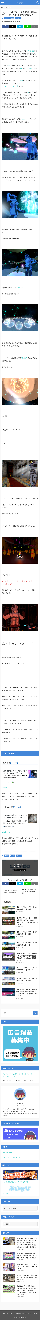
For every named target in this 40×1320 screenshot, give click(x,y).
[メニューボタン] (2, 2)
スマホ (20, 80)
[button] (5, 26)
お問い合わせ (25, 1314)
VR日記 (12, 18)
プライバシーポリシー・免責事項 (12, 1314)
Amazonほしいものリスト (11, 1157)
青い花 (20, 287)
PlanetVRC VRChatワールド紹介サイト (15, 1182)
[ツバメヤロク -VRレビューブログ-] (20, 2)
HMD (31, 68)
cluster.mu (6, 787)
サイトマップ (33, 1314)
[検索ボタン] (37, 2)
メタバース (30, 51)
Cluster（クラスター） (10, 86)
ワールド (17, 18)
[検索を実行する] (35, 1013)
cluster (6, 18)
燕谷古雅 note (7, 1152)
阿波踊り (24, 358)
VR (11, 54)
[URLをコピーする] (34, 26)
